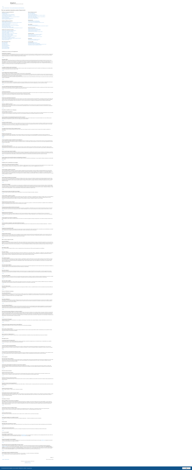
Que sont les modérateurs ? (31, 13)
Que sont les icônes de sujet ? (5, 48)
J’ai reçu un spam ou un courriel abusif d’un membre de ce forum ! (36, 22)
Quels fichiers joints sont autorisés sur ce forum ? (34, 39)
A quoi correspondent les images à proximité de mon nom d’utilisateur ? (10, 25)
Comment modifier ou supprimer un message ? (7, 31)
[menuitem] (2, 6)
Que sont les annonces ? (5, 46)
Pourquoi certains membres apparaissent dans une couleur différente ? (36, 16)
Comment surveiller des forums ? (32, 35)
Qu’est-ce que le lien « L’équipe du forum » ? (33, 18)
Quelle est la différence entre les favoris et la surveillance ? (35, 34)
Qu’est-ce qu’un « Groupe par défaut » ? (33, 17)
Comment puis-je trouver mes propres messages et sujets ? (35, 31)
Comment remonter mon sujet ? (6, 39)
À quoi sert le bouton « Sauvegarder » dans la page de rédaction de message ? (11, 38)
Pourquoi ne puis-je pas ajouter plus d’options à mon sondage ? (9, 33)
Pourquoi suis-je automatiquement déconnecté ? (8, 18)
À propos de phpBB (24, 435)
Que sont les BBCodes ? (5, 42)
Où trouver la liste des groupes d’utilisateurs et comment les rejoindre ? (36, 15)
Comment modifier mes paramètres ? (6, 21)
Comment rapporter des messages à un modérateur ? (8, 37)
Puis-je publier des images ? (5, 44)
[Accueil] (6, 3)
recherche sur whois (4, 446)
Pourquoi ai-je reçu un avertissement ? (6, 36)
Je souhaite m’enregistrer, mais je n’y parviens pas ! (8, 14)
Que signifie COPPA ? (4, 13)
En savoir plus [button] (29, 468)
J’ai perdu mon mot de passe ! (5, 17)
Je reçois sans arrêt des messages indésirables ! (34, 21)
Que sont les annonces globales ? (6, 45)
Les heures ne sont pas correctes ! (6, 23)
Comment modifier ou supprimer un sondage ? (7, 34)
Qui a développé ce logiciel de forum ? (32, 42)
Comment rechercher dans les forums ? (33, 28)
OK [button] (186, 468)
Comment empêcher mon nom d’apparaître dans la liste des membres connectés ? (12, 22)
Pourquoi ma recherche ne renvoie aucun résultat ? (34, 29)
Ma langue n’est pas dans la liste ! (6, 24)
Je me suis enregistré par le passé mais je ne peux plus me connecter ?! (11, 16)
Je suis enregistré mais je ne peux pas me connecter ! (8, 15)
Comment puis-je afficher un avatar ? (6, 26)
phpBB (3, 136)
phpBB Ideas (43, 440)
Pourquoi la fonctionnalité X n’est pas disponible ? (34, 43)
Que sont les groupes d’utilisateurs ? (32, 14)
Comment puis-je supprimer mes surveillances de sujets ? (35, 36)
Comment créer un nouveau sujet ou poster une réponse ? (9, 30)
